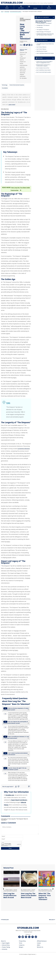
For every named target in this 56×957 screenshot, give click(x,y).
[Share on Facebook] (24, 45)
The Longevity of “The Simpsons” (43, 29)
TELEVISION (5, 88)
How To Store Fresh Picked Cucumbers (43, 72)
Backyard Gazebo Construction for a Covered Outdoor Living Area (43, 65)
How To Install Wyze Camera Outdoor (43, 70)
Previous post (5, 919)
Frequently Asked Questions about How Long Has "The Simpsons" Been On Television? (45, 34)
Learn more (11, 104)
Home (2, 11)
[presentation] (3, 888)
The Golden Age (40, 27)
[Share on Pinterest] (29, 45)
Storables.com (10, 795)
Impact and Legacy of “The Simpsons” (44, 31)
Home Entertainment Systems (15, 11)
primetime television (24, 448)
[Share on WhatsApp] (32, 45)
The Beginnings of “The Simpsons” (43, 25)
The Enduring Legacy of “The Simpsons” (44, 23)
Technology (6, 11)
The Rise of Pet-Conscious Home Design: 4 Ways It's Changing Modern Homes (44, 62)
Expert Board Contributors (19, 800)
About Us (3, 941)
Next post (51, 919)
